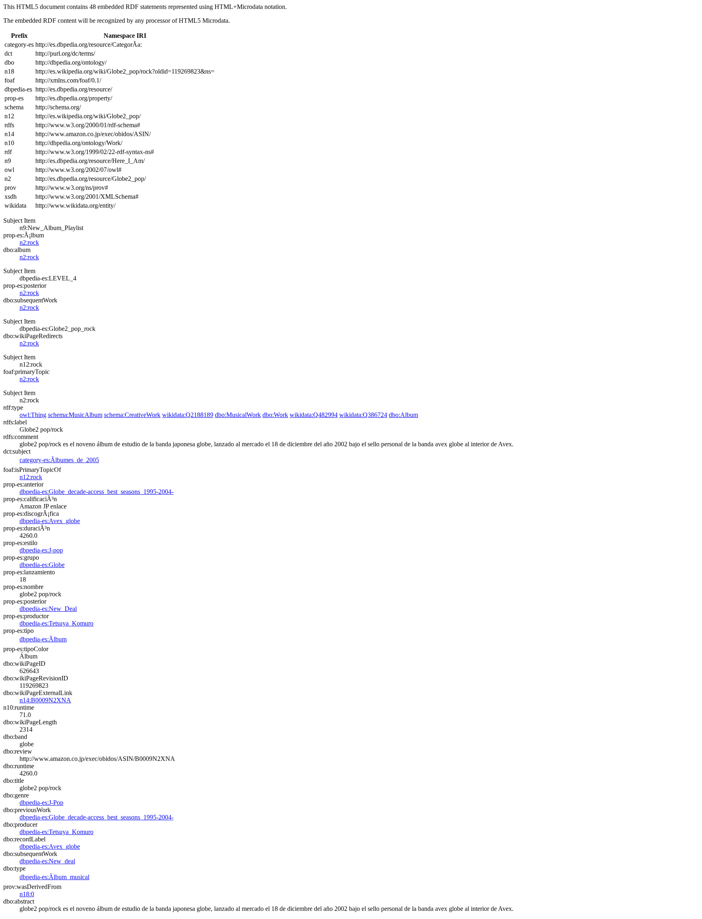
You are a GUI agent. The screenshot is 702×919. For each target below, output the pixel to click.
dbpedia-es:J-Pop (41, 802)
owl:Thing (33, 414)
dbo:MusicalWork (238, 414)
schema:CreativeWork (132, 414)
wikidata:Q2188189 (187, 414)
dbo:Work (275, 414)
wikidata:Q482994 (314, 414)
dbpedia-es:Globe (42, 564)
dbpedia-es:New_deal (47, 861)
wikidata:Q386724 (363, 414)
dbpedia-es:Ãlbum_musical (54, 876)
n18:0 (27, 894)
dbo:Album (403, 414)
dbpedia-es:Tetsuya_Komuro (56, 623)
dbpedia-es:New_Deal (48, 608)
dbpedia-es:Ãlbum (43, 639)
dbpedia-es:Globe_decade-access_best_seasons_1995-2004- (96, 491)
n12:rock (31, 477)
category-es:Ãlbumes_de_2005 (59, 459)
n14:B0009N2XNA (45, 700)
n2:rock (29, 242)
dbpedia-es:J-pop (41, 550)
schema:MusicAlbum (75, 414)
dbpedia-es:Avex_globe (50, 520)
